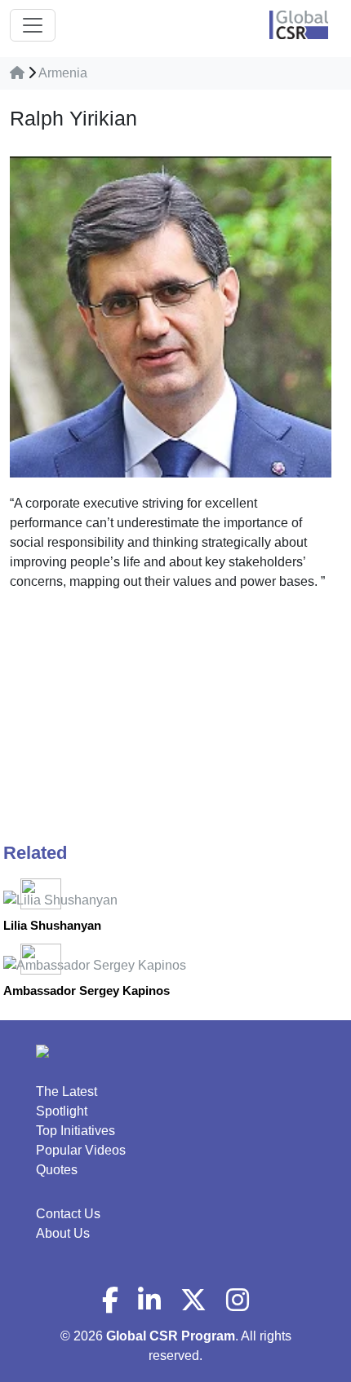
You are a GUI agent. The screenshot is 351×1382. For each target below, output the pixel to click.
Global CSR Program (170, 1336)
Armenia (62, 73)
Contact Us (68, 1214)
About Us (63, 1233)
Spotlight (61, 1111)
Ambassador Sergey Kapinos (86, 990)
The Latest (66, 1091)
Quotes (57, 1170)
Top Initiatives (75, 1131)
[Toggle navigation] (33, 25)
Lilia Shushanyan (52, 925)
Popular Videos (81, 1150)
